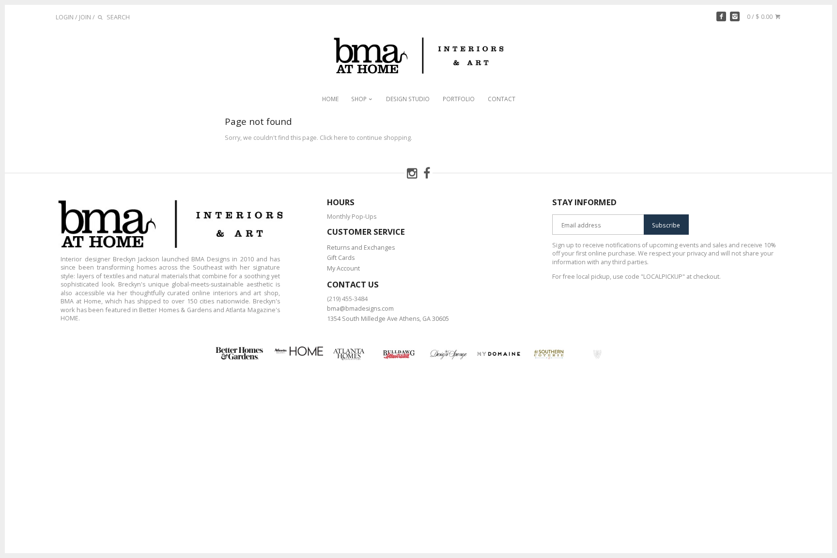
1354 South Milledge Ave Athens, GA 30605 (388, 319)
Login (65, 17)
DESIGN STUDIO (408, 99)
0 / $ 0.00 (760, 17)
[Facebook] (721, 16)
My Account (343, 268)
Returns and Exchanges (361, 247)
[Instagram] (735, 16)
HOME (330, 99)
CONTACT (501, 99)
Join (85, 17)
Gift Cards (341, 258)
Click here (334, 138)
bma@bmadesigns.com (360, 308)
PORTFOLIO (459, 99)
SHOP (359, 99)
